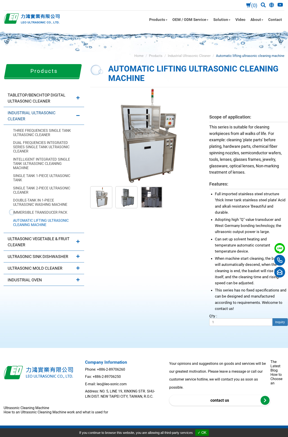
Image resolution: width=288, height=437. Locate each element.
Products (155, 56)
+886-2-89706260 (111, 369)
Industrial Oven (25, 280)
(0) (254, 5)
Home (139, 56)
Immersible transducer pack (40, 212)
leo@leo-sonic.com (112, 384)
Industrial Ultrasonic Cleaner (32, 115)
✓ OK (202, 433)
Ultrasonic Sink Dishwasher (38, 256)
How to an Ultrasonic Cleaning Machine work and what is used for (56, 412)
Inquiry (280, 322)
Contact (275, 19)
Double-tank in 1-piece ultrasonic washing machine (40, 202)
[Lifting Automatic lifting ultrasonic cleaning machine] (146, 135)
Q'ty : (213, 316)
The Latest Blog (275, 366)
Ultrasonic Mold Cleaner (35, 268)
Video (240, 19)
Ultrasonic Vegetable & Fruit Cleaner (39, 241)
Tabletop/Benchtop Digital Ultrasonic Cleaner (36, 98)
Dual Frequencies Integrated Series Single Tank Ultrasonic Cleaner (41, 147)
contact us (219, 400)
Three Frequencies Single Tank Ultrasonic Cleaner (42, 132)
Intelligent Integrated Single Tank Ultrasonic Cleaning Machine (41, 163)
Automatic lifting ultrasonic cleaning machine (41, 222)
